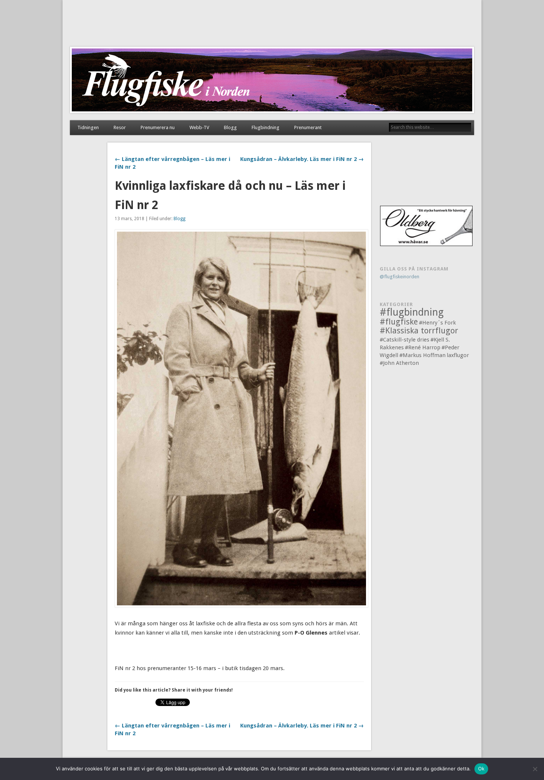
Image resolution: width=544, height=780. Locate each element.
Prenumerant (308, 127)
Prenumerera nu (158, 127)
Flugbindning (265, 127)
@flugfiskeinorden (399, 276)
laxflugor (458, 355)
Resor (120, 127)
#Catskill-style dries (404, 339)
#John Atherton (399, 363)
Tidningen (88, 127)
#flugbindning (412, 312)
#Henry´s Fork (437, 322)
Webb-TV (199, 127)
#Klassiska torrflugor (419, 330)
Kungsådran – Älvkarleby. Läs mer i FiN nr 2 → (302, 159)
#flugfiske (399, 321)
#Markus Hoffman (422, 355)
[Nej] (534, 769)
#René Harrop (422, 347)
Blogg (230, 127)
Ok (481, 768)
